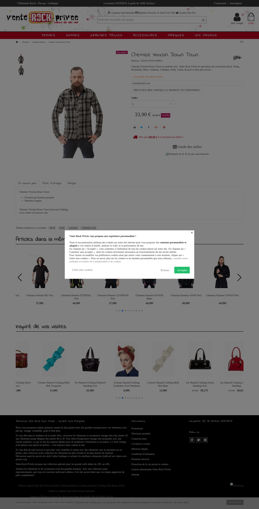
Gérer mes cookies (82, 269)
